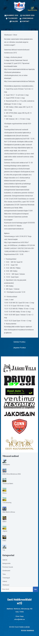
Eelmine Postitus (19, 342)
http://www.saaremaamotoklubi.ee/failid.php (19, 81)
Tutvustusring (6, 503)
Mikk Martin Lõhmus (8, 512)
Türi (3, 550)
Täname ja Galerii (7, 484)
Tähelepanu (6, 465)
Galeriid (4, 560)
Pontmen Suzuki (7, 567)
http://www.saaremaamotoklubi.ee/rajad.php (19, 69)
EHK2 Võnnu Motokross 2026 (11, 474)
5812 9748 (19, 622)
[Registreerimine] (32, 8)
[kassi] (19, 391)
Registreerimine (32, 10)
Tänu (4, 574)
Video (4, 541)
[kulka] (19, 443)
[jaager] (19, 368)
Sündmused (6, 571)
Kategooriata (6, 563)
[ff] (19, 402)
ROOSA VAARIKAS (27, 630)
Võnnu (4, 493)
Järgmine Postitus (19, 348)
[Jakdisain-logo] (19, 414)
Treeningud (6, 578)
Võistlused (8, 35)
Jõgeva (4, 531)
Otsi (35, 589)
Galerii (4, 522)
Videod (4, 581)
